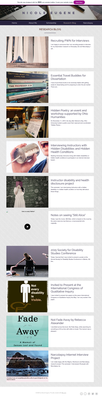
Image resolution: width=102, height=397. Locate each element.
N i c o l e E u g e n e (48, 13)
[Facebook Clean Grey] (89, 393)
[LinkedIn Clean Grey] (96, 393)
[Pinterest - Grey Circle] (81, 393)
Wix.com (64, 393)
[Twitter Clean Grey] (92, 393)
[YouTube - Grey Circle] (85, 393)
